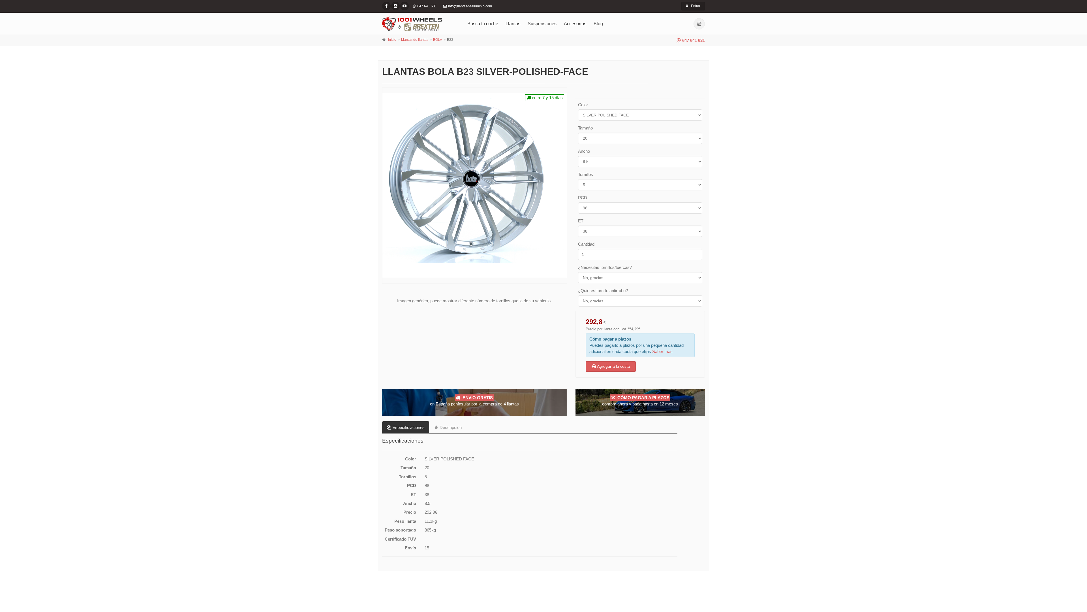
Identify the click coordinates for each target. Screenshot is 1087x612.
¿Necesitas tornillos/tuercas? (605, 267)
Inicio (392, 40)
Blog (598, 23)
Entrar (695, 6)
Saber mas (662, 351)
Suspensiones (542, 23)
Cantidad (586, 244)
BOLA (437, 40)
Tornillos (585, 174)
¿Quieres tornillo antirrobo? (603, 290)
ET (580, 220)
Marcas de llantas (414, 40)
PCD (582, 197)
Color (583, 104)
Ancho (584, 151)
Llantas (513, 23)
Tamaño (585, 128)
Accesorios (575, 23)
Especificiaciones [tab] (408, 427)
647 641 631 (693, 40)
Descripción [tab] (451, 427)
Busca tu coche (482, 23)
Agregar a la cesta (613, 366)
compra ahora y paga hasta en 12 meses (640, 400)
